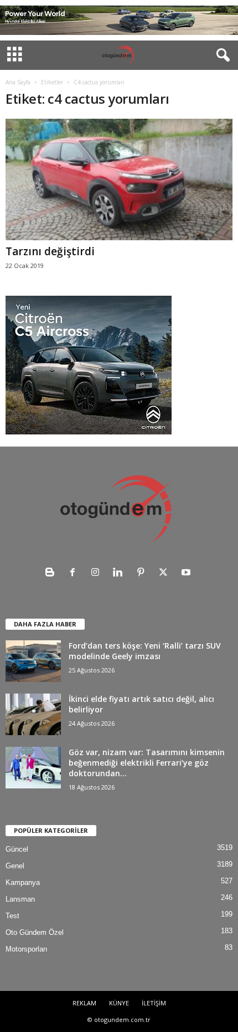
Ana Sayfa (18, 82)
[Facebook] (75, 573)
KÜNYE (119, 1003)
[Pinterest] (143, 573)
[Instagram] (97, 573)
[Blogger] (52, 573)
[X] (165, 573)
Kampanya (23, 882)
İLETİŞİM (154, 1003)
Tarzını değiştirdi (50, 251)
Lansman (20, 899)
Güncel (17, 849)
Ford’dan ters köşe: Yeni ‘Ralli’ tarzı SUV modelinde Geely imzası (145, 650)
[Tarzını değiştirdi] (119, 179)
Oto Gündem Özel (35, 932)
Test (12, 916)
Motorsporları (27, 949)
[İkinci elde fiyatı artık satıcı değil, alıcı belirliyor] (33, 714)
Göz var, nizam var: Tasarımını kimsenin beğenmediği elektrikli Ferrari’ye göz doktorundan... (147, 762)
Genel (15, 866)
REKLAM (84, 1003)
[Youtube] (187, 573)
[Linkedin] (120, 573)
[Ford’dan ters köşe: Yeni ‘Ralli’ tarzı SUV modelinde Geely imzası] (33, 661)
